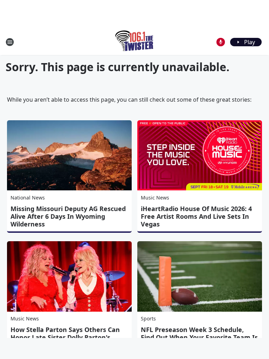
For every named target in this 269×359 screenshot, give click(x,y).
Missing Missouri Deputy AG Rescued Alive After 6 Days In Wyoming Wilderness (68, 216)
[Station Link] (134, 42)
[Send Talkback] (220, 42)
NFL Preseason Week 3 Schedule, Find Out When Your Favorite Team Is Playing (199, 337)
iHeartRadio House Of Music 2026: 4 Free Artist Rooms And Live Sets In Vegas (196, 216)
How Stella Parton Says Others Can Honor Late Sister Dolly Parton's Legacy (65, 337)
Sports (148, 318)
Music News (155, 197)
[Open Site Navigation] (10, 42)
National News (28, 197)
